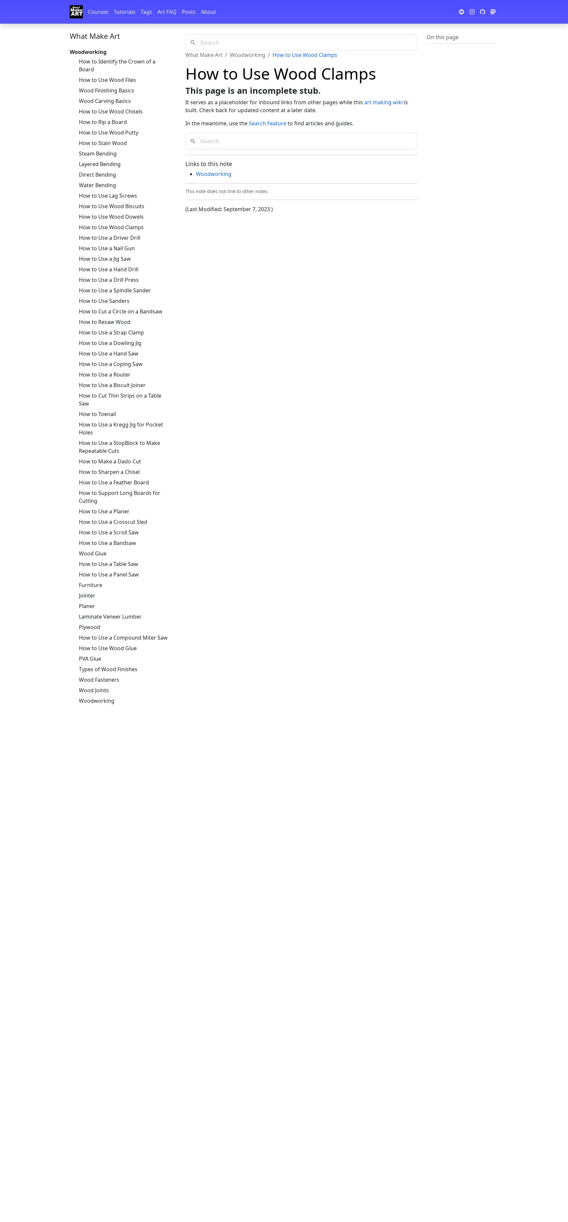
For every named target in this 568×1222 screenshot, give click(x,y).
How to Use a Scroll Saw (109, 532)
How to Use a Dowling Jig (110, 343)
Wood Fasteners (99, 679)
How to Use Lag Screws (108, 195)
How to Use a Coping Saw (111, 364)
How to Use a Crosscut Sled (113, 521)
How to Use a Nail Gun (107, 248)
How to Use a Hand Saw (108, 353)
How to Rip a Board (103, 122)
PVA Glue (90, 658)
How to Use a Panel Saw (109, 574)
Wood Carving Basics (105, 101)
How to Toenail (97, 414)
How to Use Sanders (104, 301)
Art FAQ (167, 11)
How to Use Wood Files (107, 80)
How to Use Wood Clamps (111, 227)
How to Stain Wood (103, 143)
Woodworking (96, 700)
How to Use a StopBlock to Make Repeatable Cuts (119, 446)
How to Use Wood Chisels (111, 111)
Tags (146, 11)
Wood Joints (94, 690)
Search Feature (267, 123)
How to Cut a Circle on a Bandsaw (120, 311)
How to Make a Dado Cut (110, 461)
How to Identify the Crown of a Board (117, 65)
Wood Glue (92, 553)
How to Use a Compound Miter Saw (123, 637)
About (208, 11)
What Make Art (95, 36)
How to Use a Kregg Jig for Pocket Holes (121, 428)
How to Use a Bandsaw (107, 543)
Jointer (87, 595)
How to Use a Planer (104, 511)
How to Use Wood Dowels (111, 216)
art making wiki (383, 102)
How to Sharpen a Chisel (109, 472)
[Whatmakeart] (76, 12)
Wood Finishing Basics (106, 90)
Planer (87, 606)
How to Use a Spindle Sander (115, 290)
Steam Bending (98, 153)
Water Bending (97, 185)
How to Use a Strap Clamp (111, 332)
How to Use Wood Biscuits (111, 206)
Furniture (90, 585)
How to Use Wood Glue (108, 648)
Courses (98, 11)
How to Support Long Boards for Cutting (119, 496)
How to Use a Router (104, 374)
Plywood (89, 627)
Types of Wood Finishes (108, 669)
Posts (189, 11)
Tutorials (124, 11)
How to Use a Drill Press (109, 279)
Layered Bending (100, 164)
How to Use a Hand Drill (108, 269)
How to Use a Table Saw (108, 564)
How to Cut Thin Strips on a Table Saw (120, 399)
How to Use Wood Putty (108, 132)
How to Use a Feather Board (114, 482)
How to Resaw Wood (104, 322)
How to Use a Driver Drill (109, 237)
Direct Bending (97, 174)
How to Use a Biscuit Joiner (112, 385)
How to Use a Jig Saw (105, 258)
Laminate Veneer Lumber (110, 616)
